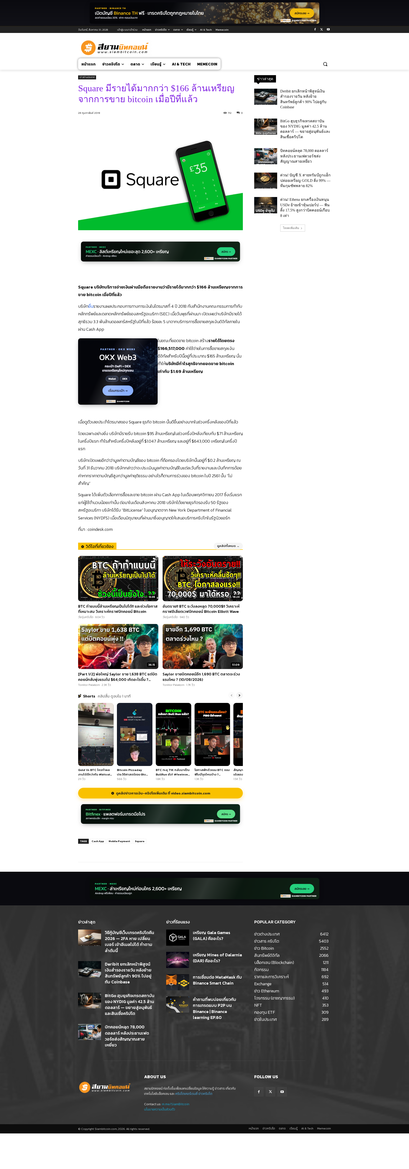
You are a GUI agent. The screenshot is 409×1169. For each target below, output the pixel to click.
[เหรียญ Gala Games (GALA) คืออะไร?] (177, 938)
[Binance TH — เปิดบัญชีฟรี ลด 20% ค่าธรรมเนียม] (204, 13)
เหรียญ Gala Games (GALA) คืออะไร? (211, 935)
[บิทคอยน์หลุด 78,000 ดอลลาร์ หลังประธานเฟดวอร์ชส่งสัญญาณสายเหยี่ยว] (265, 156)
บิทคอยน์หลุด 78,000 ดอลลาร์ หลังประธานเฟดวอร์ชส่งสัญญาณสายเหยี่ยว (304, 156)
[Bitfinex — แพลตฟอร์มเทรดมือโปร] (160, 816)
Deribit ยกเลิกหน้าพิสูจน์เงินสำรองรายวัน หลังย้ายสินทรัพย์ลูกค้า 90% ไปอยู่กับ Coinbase (128, 973)
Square (139, 841)
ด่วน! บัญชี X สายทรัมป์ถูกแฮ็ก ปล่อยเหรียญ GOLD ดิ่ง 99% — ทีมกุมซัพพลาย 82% (305, 180)
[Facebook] (315, 29)
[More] (157, 850)
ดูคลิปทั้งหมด (228, 546)
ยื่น (90, 306)
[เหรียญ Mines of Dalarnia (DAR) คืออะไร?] (177, 960)
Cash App (98, 841)
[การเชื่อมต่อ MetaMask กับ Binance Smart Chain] (177, 982)
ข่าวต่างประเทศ (87, 77)
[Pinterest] (134, 850)
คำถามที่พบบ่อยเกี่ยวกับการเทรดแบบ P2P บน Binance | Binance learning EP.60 (214, 1008)
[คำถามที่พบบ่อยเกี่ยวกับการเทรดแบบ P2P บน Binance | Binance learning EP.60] (177, 1004)
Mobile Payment (119, 841)
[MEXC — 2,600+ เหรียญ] (160, 254)
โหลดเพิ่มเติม (291, 228)
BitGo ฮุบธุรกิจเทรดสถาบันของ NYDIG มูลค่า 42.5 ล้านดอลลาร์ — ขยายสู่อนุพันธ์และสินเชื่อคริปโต (129, 1004)
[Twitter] (321, 29)
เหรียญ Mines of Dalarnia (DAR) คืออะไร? (217, 958)
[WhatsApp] (145, 850)
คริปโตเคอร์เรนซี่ (186, 1093)
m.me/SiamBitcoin (175, 1104)
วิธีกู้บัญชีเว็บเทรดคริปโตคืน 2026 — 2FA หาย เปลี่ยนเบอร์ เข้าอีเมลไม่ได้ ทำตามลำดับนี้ (129, 941)
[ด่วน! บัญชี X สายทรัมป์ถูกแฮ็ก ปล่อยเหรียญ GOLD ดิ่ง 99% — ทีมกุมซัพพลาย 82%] (265, 181)
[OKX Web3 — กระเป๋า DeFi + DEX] (118, 374)
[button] (325, 64)
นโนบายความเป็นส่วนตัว (159, 1109)
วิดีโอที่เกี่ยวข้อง (100, 546)
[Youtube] (328, 29)
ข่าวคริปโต (205, 1093)
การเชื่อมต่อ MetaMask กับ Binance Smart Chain (217, 980)
